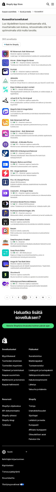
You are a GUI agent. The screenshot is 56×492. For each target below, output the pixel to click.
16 (43, 297)
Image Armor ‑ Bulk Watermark (22, 131)
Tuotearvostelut (36, 366)
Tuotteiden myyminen (12, 366)
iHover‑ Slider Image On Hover (22, 60)
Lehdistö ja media (37, 420)
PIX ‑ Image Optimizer (18, 171)
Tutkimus (6, 425)
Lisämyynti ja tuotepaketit (41, 370)
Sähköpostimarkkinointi (39, 375)
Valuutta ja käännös (37, 389)
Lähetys (32, 384)
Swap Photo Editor (17, 250)
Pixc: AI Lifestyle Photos (19, 180)
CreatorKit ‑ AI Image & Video (21, 191)
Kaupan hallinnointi (10, 384)
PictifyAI (13, 69)
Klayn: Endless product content (22, 87)
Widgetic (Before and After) (21, 162)
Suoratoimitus (35, 356)
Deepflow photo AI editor (20, 240)
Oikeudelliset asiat (37, 434)
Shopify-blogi (8, 420)
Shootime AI (15, 273)
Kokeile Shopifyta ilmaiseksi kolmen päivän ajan (28, 326)
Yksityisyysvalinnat (11, 484)
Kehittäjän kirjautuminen (13, 459)
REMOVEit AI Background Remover (23, 151)
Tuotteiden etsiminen (12, 361)
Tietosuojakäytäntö (11, 472)
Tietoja (32, 406)
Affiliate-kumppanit (37, 430)
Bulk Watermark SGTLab (19, 120)
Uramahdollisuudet (37, 411)
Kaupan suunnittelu (11, 375)
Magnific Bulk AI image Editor (21, 109)
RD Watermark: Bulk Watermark (22, 52)
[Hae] (48, 4)
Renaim (13, 229)
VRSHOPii (14, 78)
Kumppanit (34, 425)
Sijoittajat (33, 415)
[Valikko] (52, 4)
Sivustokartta (8, 478)
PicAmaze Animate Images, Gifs (22, 211)
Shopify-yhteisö (9, 415)
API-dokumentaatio (11, 411)
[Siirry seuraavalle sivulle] (48, 297)
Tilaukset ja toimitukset (13, 370)
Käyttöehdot (7, 465)
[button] (28, 53)
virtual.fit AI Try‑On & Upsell (21, 98)
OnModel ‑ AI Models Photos (21, 142)
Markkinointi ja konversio (13, 380)
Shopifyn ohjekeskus (11, 406)
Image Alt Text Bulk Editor (20, 262)
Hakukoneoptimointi (38, 380)
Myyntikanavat (8, 356)
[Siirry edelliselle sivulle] (7, 297)
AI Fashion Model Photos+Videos (23, 202)
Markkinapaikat (35, 361)
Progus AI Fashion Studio (20, 220)
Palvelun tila (34, 439)
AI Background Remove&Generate (23, 281)
